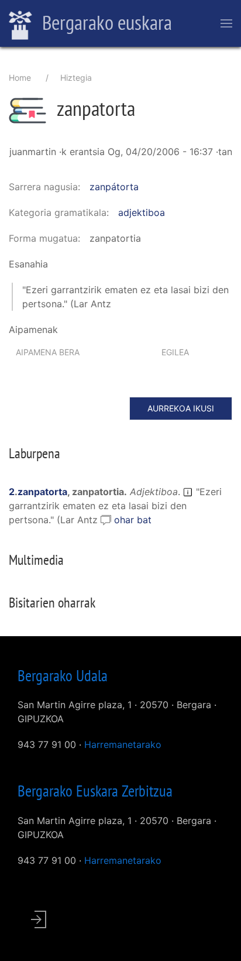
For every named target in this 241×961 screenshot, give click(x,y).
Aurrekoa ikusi (180, 408)
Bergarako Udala (63, 675)
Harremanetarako (122, 744)
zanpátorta (114, 187)
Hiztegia (76, 78)
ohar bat (133, 520)
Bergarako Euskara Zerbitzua (95, 790)
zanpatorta (42, 491)
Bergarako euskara (105, 22)
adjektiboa (141, 212)
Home (20, 78)
